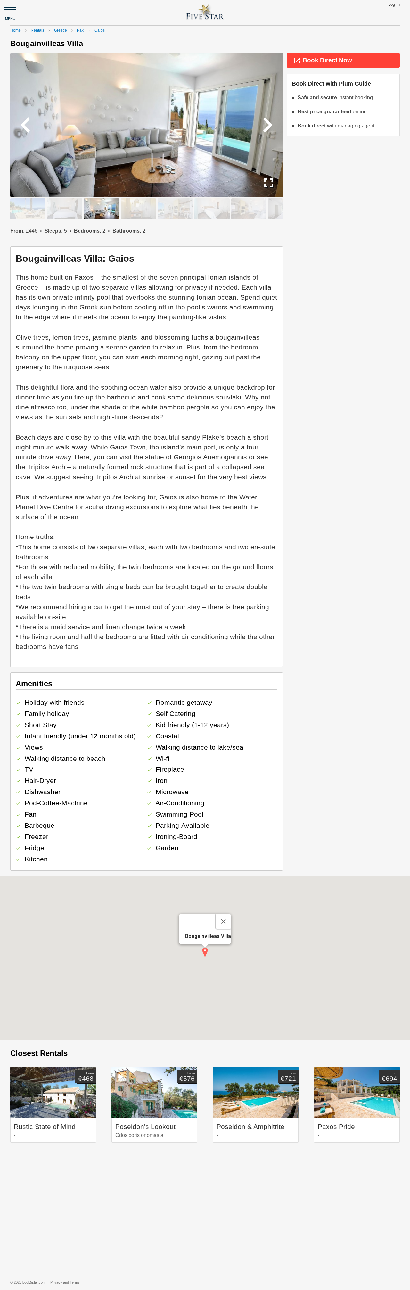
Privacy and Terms (65, 1282)
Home (15, 30)
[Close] (223, 921)
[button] (205, 953)
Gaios (99, 30)
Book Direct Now (322, 60)
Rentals (37, 30)
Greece (60, 30)
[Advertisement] (205, 1218)
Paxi (81, 30)
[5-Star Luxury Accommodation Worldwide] (205, 11)
